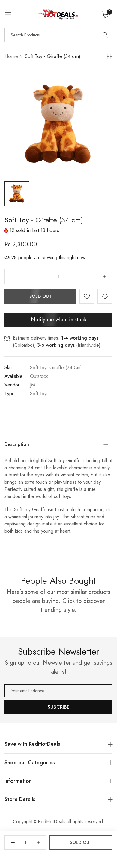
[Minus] (13, 276)
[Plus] (104, 276)
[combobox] (58, 35)
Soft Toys (39, 393)
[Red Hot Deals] (58, 14)
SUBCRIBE (59, 707)
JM (32, 384)
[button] (87, 296)
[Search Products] (105, 35)
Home (11, 56)
